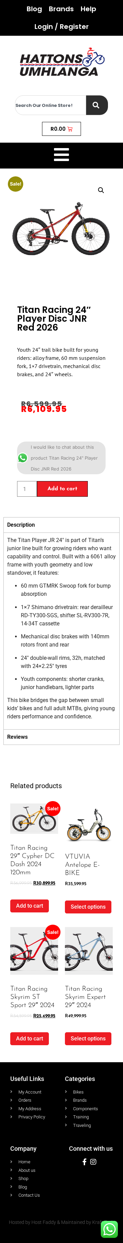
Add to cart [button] (29, 906)
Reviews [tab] (17, 737)
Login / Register (62, 26)
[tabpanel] (61, 630)
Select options (88, 907)
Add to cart (62, 489)
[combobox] (50, 105)
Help (88, 9)
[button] (101, 190)
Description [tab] (21, 525)
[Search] (97, 105)
